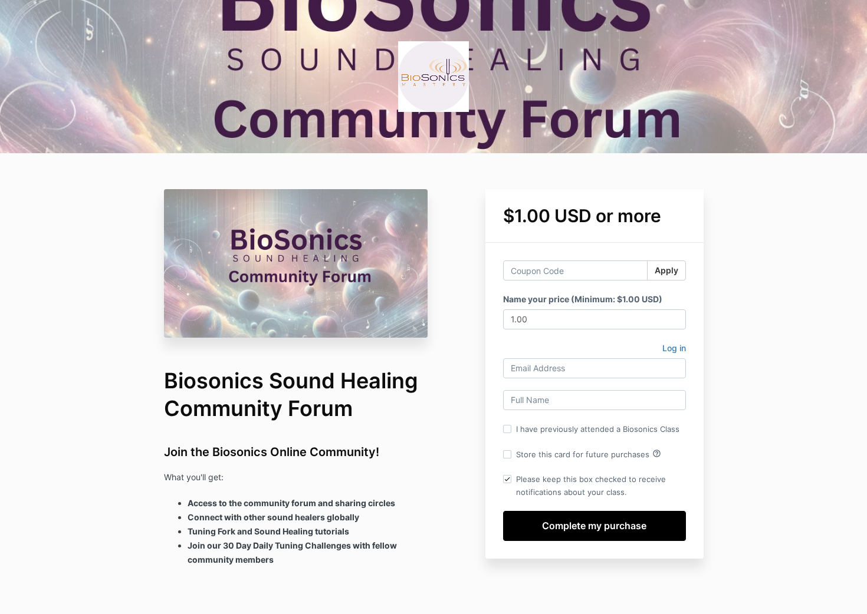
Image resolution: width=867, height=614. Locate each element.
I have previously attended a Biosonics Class (597, 429)
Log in (674, 348)
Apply (666, 270)
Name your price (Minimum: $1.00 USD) (582, 299)
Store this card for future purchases (588, 453)
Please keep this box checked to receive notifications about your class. (591, 485)
